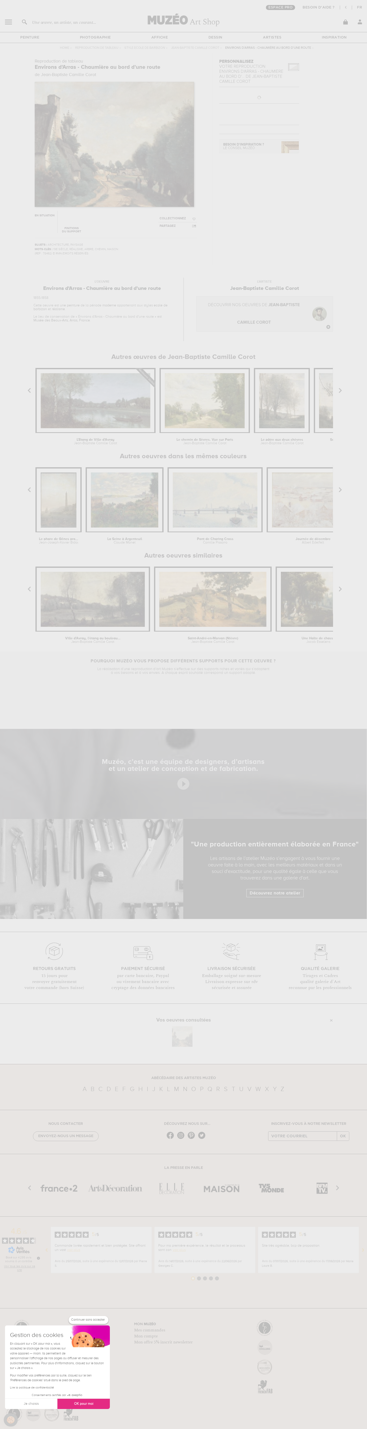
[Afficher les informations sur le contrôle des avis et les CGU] (38, 1258)
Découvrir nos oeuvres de (254, 314)
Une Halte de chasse (318, 640)
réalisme (58, 309)
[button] (11, 1420)
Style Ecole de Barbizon (144, 48)
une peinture (70, 305)
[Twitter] (203, 1138)
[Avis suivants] (363, 1249)
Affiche (159, 37)
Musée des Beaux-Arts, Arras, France (61, 320)
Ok (343, 1136)
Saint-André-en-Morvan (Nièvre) (213, 640)
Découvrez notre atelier (275, 893)
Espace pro (280, 7)
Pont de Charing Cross (215, 540)
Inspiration (334, 37)
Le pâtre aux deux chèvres (282, 441)
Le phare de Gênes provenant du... (58, 540)
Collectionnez (173, 218)
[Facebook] (171, 1138)
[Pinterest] (192, 1138)
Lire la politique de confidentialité (32, 1387)
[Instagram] (182, 1138)
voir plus (73, 1250)
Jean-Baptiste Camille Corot (195, 48)
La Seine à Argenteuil (124, 540)
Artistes (272, 37)
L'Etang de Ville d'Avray (95, 441)
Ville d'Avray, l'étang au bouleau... (93, 640)
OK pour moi (83, 1403)
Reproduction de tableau (96, 48)
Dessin (215, 37)
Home (64, 48)
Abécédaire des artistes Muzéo (183, 1078)
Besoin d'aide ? (319, 7)
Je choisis (31, 1403)
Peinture (29, 37)
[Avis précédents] (46, 1249)
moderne (109, 305)
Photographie (95, 37)
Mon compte (146, 1336)
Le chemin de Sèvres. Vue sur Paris (205, 441)
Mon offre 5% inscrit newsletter (163, 1342)
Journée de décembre (313, 540)
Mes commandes (149, 1330)
